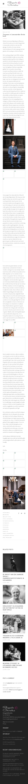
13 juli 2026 (6, 582)
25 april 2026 (6, 640)
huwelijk (5, 531)
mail (14, 731)
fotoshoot (6, 525)
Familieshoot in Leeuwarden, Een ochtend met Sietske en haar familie (13, 608)
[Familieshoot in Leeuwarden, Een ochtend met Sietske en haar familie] (14, 594)
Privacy (4, 724)
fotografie (6, 523)
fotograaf (10, 518)
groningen (6, 529)
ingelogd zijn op (10, 683)
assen (4, 512)
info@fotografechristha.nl (12, 719)
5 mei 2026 (5, 612)
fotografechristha (8, 521)
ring (4, 537)
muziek (12, 535)
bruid (8, 512)
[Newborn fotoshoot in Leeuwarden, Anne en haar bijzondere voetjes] (14, 651)
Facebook (20, 731)
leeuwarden (6, 535)
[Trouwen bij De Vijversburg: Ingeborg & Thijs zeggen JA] (14, 624)
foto (9, 516)
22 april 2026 (6, 669)
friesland (5, 527)
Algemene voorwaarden (8, 722)
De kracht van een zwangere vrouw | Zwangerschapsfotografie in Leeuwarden (13, 755)
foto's (4, 518)
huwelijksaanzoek (8, 533)
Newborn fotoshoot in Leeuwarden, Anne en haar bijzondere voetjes (12, 665)
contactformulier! (18, 739)
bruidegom (6, 514)
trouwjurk (9, 537)
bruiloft (5, 516)
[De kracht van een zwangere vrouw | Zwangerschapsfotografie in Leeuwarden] (14, 562)
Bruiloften (6, 32)
